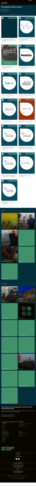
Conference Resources (23, 41)
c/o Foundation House (18, 470)
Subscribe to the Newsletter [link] (8, 415)
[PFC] (4, 3)
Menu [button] (5, 10)
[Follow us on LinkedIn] (29, 0)
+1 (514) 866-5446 (18, 456)
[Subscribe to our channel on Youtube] (30, 0)
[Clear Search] (34, 14)
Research (12, 69)
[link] (9, 27)
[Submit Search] (32, 14)
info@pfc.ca (19, 454)
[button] (34, 3)
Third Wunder (22, 478)
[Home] (1, 14)
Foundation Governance (29, 40)
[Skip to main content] (34, 10)
